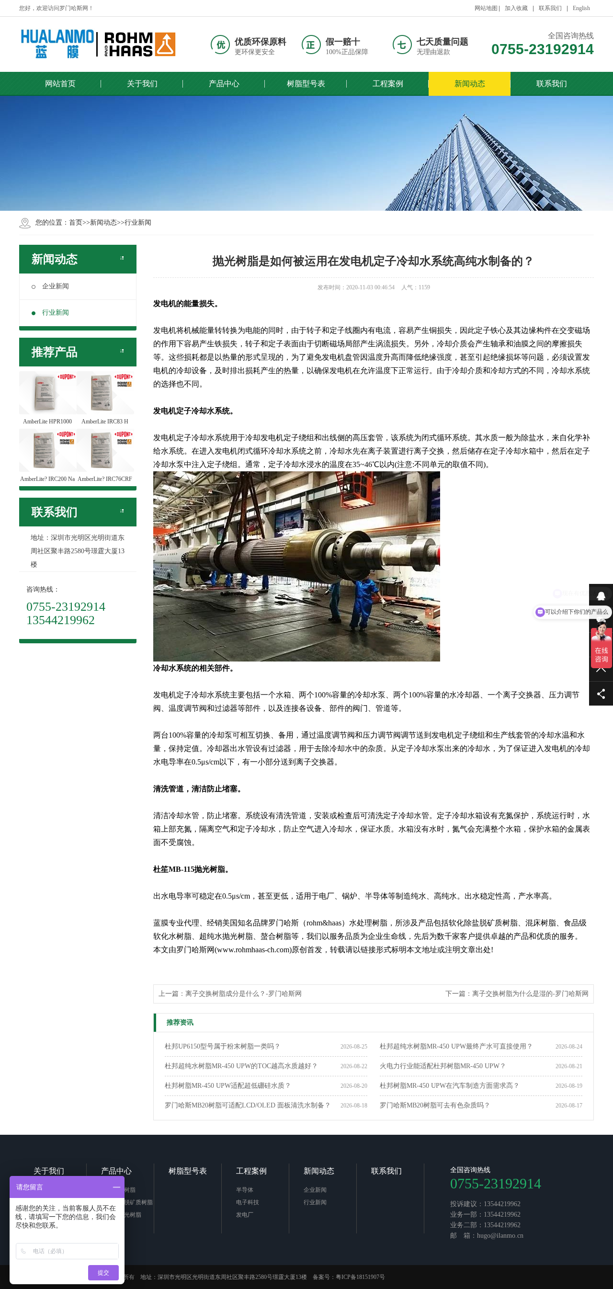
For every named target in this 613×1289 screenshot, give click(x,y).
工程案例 (251, 1171)
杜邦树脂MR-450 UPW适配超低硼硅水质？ (228, 1085)
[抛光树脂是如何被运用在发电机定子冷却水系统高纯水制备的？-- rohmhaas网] (98, 44)
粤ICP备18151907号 (360, 1277)
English (581, 8)
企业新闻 (55, 286)
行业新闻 (138, 222)
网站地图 (486, 8)
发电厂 (244, 1214)
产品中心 (116, 1171)
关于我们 (49, 1171)
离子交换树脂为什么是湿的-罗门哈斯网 (530, 993)
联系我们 (550, 8)
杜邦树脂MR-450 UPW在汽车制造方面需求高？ (450, 1085)
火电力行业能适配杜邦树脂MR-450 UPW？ (443, 1066)
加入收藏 (516, 8)
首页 (75, 222)
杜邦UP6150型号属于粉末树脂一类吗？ (223, 1046)
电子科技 (247, 1202)
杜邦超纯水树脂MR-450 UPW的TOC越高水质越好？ (241, 1066)
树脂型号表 (188, 1171)
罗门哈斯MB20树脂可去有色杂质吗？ (435, 1105)
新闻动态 (103, 222)
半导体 (244, 1189)
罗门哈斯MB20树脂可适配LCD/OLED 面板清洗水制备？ (248, 1105)
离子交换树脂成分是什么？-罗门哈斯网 (243, 993)
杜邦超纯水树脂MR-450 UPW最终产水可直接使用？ (456, 1046)
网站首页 (60, 84)
